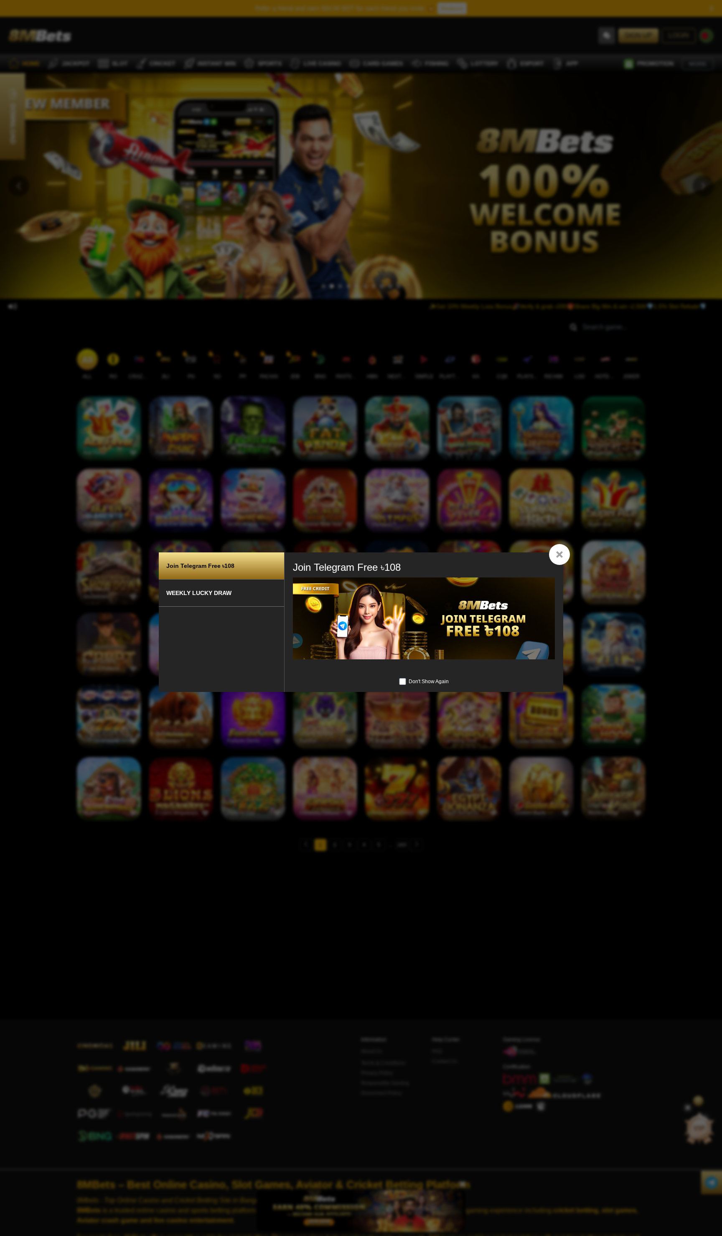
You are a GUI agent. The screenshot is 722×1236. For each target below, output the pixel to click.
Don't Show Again (429, 681)
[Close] (559, 554)
